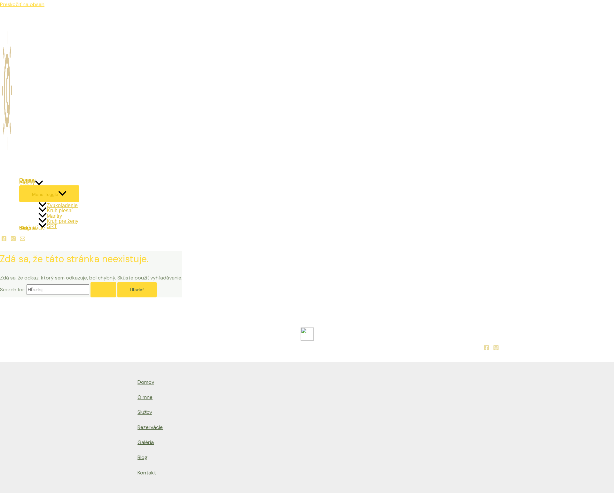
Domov (146, 382)
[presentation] (39, 182)
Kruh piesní (60, 210)
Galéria (146, 442)
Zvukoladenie (62, 205)
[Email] (22, 239)
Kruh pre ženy (62, 220)
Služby (27, 182)
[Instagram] (13, 239)
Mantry (54, 215)
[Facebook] (4, 239)
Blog (142, 457)
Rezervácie (150, 427)
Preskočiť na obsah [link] (22, 4)
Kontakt (147, 472)
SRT (52, 225)
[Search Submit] (103, 289)
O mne (145, 397)
